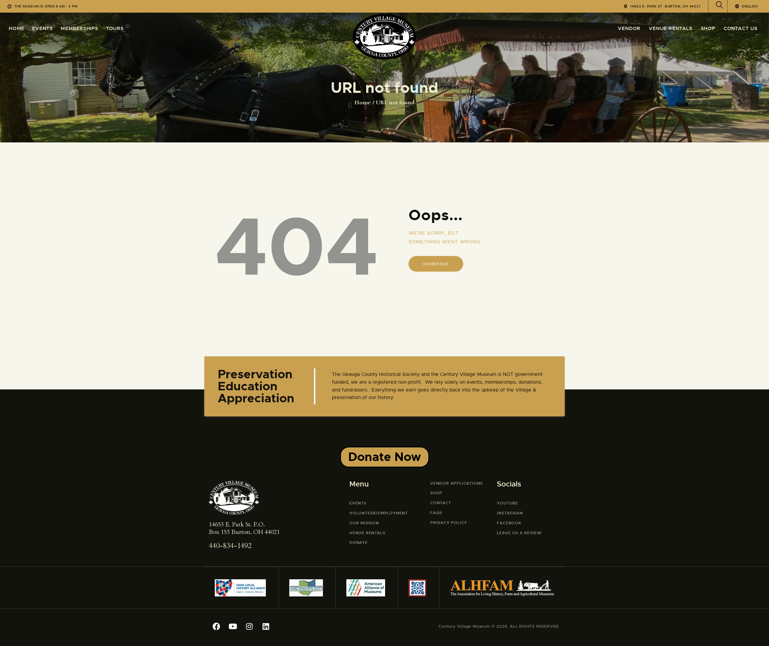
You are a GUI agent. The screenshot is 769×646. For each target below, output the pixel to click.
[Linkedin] (265, 626)
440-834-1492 (230, 546)
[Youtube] (232, 626)
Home (362, 102)
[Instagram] (249, 626)
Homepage (435, 264)
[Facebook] (216, 626)
